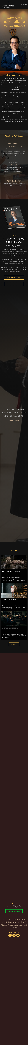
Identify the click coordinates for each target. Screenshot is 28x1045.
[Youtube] (18, 935)
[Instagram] (14, 935)
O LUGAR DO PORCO (9, 600)
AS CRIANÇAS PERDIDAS (10, 628)
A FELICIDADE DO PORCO (11, 571)
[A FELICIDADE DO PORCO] (14, 562)
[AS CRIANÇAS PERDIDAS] (14, 618)
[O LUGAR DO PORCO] (14, 590)
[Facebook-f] (10, 935)
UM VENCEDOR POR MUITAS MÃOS (14, 241)
